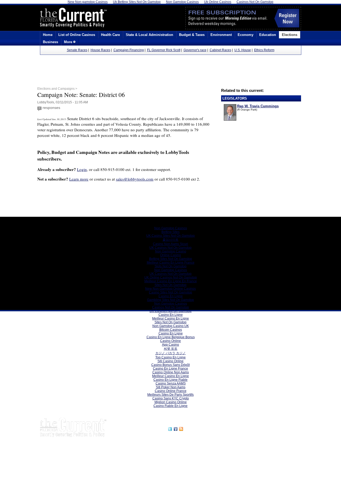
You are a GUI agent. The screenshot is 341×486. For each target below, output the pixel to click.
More (68, 42)
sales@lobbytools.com (134, 179)
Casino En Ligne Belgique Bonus (171, 337)
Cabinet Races (220, 50)
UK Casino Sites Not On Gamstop (170, 236)
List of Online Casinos (76, 35)
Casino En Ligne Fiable (170, 380)
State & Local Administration (149, 35)
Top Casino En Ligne (170, 357)
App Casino (170, 344)
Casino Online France (170, 391)
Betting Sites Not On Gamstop (170, 259)
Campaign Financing (128, 50)
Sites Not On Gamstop (170, 285)
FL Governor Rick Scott (163, 50)
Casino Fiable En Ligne (170, 406)
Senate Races (77, 50)
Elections (289, 35)
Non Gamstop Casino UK (170, 326)
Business (50, 42)
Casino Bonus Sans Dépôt (170, 365)
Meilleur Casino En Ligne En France (170, 281)
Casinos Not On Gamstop (170, 307)
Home (47, 35)
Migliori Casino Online (171, 402)
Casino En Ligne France (170, 368)
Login (82, 169)
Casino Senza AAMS (171, 383)
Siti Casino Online (170, 361)
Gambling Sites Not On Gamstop (170, 300)
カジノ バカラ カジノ (170, 353)
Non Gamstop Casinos (170, 228)
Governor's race (195, 50)
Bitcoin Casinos (170, 330)
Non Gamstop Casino (170, 251)
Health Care (110, 35)
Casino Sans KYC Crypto (170, 398)
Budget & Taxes (192, 35)
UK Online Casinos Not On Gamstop (170, 277)
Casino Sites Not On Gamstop (170, 292)
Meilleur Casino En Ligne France (170, 262)
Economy (245, 35)
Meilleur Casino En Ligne (170, 318)
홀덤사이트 (170, 240)
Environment (221, 35)
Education (267, 35)
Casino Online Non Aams (170, 372)
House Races (100, 50)
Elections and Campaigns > (57, 89)
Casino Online (170, 341)
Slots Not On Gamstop (170, 266)
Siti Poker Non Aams (170, 387)
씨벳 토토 (170, 348)
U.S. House (242, 50)
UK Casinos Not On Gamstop (170, 248)
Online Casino (170, 255)
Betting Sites (170, 232)
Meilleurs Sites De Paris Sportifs (170, 395)
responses (51, 107)
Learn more (78, 179)
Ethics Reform (264, 50)
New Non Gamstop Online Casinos (170, 289)
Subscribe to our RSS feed (207, 428)
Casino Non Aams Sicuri (170, 244)
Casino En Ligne (171, 296)
